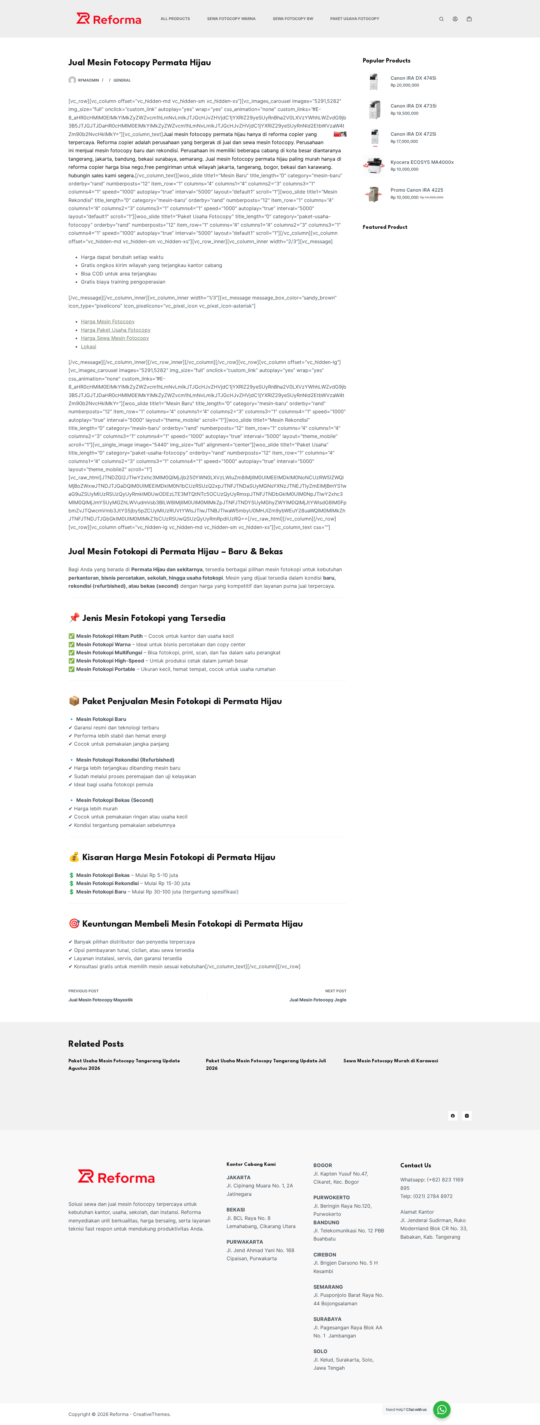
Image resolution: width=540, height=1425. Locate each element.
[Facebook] (453, 1115)
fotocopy (282, 142)
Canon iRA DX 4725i (413, 134)
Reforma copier (115, 142)
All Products (175, 18)
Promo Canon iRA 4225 (417, 190)
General (122, 80)
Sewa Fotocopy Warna (231, 18)
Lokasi (88, 346)
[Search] (441, 19)
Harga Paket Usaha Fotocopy (116, 330)
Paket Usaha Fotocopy (354, 18)
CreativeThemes (151, 1414)
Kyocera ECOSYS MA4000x (422, 162)
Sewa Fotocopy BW (293, 18)
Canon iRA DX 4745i (413, 78)
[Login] (455, 19)
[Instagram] (467, 1115)
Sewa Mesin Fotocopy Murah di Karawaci (390, 1061)
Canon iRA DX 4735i (414, 106)
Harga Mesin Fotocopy (108, 321)
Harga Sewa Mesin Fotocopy (115, 338)
